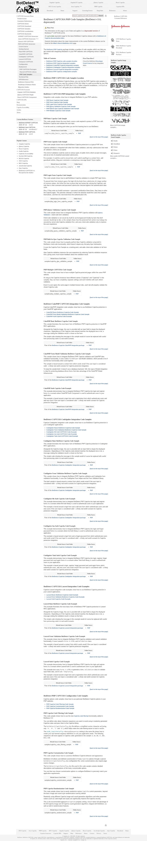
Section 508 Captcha (25, 156)
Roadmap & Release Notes (27, 84)
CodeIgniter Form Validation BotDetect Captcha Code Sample (66, 430)
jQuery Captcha (24, 146)
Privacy (99, 833)
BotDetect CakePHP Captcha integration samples (62, 65)
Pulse (115, 150)
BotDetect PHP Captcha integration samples (60, 63)
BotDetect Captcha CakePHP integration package (68, 345)
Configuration (23, 64)
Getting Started (24, 49)
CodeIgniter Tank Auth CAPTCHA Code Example (62, 436)
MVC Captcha (23, 163)
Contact (92, 833)
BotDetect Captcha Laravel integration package (67, 628)
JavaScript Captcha (25, 166)
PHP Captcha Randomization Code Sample (60, 708)
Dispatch (117, 153)
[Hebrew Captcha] (120, 82)
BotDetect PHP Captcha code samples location (61, 61)
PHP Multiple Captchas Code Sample (58, 110)
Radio (115, 141)
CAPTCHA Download (24, 26)
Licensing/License (87, 10)
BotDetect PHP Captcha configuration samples (61, 71)
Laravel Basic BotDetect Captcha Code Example (62, 595)
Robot (116, 147)
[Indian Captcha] (120, 105)
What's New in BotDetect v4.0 (62, 43)
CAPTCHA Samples (23, 29)
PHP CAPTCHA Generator (26, 44)
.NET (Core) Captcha (54, 6)
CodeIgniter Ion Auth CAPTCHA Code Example (61, 434)
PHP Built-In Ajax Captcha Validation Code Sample (62, 108)
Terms (105, 833)
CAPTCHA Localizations (25, 31)
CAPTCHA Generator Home (25, 16)
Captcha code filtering (81, 716)
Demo (62, 10)
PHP (79, 133)
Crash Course (23, 46)
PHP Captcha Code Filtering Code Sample (60, 704)
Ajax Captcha (23, 168)
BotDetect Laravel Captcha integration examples (62, 69)
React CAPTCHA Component (27, 97)
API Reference (23, 79)
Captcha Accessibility (23, 107)
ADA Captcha (23, 161)
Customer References (24, 21)
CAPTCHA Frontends (23, 90)
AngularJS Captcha (76, 2)
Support (74, 10)
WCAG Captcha (24, 158)
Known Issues (22, 18)
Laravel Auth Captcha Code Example (58, 599)
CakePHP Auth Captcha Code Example (59, 316)
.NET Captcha (22, 830)
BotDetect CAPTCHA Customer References (120, 17)
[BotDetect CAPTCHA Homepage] (30, 7)
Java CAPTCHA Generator (28, 39)
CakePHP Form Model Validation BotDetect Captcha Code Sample (67, 314)
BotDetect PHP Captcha (54, 49)
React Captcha (24, 149)
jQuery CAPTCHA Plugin (25, 95)
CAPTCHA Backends (24, 34)
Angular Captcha (24, 144)
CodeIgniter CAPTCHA (26, 57)
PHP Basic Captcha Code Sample (57, 100)
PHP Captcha (98, 6)
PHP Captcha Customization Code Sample (60, 706)
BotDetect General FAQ (25, 82)
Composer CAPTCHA (26, 62)
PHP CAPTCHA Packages (28, 69)
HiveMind (117, 144)
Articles (19, 110)
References (112, 10)
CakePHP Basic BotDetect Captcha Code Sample (62, 312)
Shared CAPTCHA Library (28, 72)
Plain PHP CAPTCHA (26, 51)
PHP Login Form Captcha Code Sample (59, 104)
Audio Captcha (23, 151)
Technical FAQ (23, 77)
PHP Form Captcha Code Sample (57, 102)
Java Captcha (76, 6)
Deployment (23, 67)
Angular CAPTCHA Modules (26, 92)
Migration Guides (23, 87)
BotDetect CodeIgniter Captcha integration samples (63, 67)
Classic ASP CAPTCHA (26, 41)
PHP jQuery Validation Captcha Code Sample (61, 106)
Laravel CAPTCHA (25, 59)
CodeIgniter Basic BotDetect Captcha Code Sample (63, 428)
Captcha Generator (45, 833)
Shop (18, 102)
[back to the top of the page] (99, 137)
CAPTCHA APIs (22, 100)
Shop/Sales (100, 10)
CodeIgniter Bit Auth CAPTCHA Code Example (61, 432)
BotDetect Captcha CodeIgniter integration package (69, 465)
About (18, 112)
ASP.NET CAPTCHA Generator (28, 36)
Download (50, 10)
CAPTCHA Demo (23, 24)
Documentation (21, 105)
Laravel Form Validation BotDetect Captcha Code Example (65, 597)
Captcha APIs (120, 6)
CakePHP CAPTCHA (25, 54)
